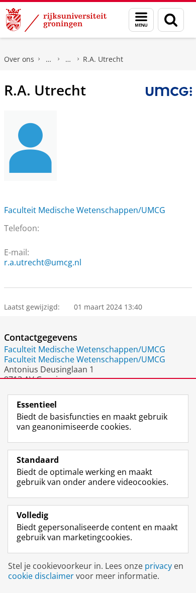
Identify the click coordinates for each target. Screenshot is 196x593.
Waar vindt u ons (68, 59)
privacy (158, 566)
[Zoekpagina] (170, 20)
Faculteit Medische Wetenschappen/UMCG (84, 210)
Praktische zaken (49, 59)
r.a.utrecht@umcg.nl (42, 262)
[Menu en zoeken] (141, 20)
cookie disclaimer (41, 576)
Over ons (19, 59)
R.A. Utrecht (103, 59)
